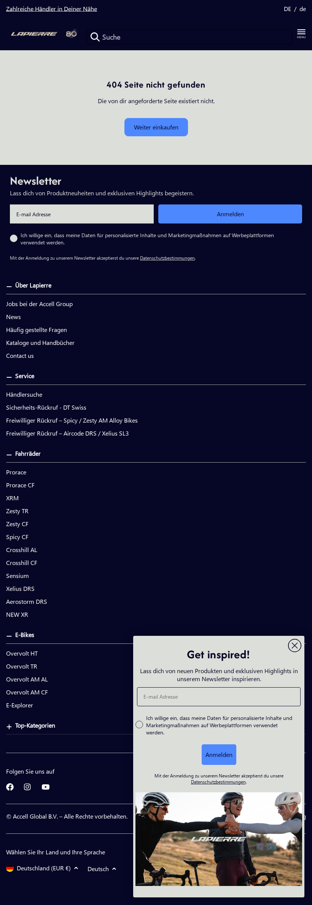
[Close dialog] (294, 645)
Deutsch (98, 869)
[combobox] (189, 37)
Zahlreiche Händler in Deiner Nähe (51, 9)
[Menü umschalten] (301, 33)
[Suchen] (95, 36)
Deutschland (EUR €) (44, 868)
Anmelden (230, 214)
